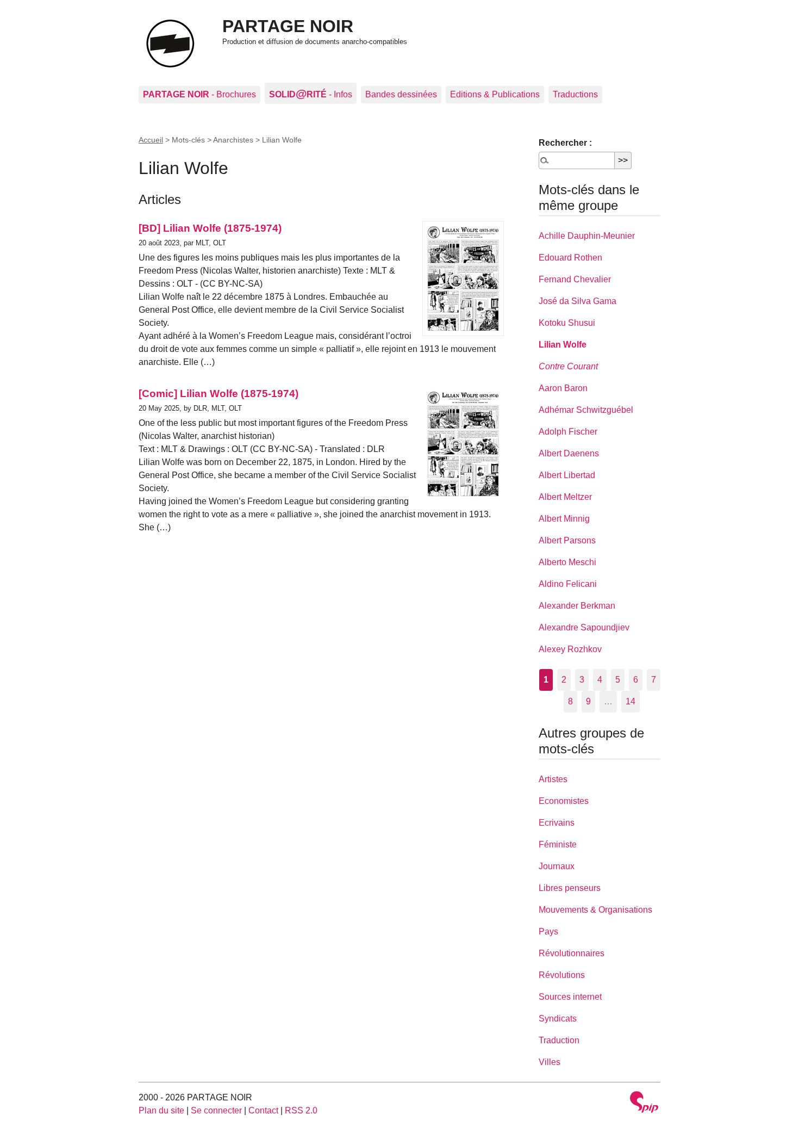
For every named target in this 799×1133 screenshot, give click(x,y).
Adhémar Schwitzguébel (586, 409)
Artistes (553, 779)
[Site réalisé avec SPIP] (644, 1103)
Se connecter (216, 1110)
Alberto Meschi (567, 562)
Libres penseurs (570, 888)
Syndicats (558, 1018)
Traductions (575, 94)
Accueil (151, 139)
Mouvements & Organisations (595, 909)
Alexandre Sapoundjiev (584, 627)
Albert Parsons (567, 540)
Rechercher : (565, 142)
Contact (263, 1110)
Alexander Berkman (577, 605)
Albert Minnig (564, 518)
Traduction (559, 1040)
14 (630, 701)
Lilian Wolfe (562, 344)
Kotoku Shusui (567, 322)
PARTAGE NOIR (287, 26)
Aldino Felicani (568, 584)
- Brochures (199, 94)
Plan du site (161, 1110)
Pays (548, 931)
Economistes (564, 801)
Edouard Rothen (570, 257)
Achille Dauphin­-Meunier (587, 235)
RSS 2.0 (301, 1110)
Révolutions (562, 975)
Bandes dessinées (401, 94)
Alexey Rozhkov (570, 649)
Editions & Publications (495, 94)
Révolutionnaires (571, 953)
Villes (549, 1062)
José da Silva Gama (577, 301)
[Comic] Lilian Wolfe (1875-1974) (218, 393)
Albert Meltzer (565, 497)
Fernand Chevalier (575, 279)
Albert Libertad (567, 475)
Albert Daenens (569, 453)
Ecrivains (557, 822)
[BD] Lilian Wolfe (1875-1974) (210, 228)
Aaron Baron (563, 388)
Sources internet (570, 996)
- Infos (310, 93)
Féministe (558, 844)
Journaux (557, 866)
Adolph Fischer (568, 431)
